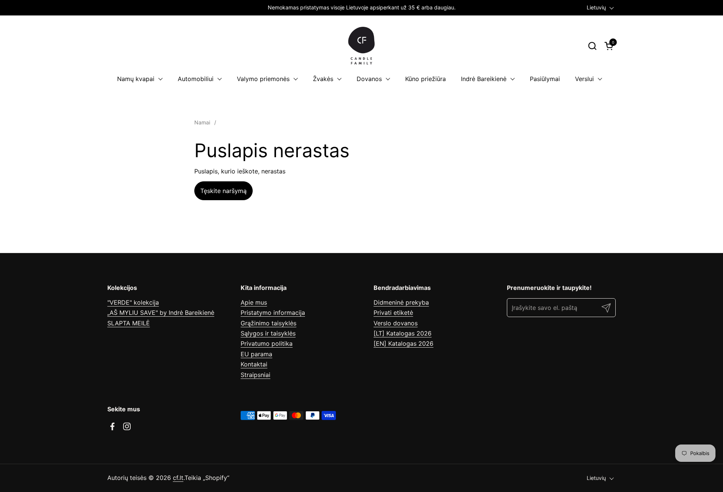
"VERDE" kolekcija (133, 302)
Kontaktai (254, 364)
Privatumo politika (267, 343)
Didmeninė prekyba (401, 302)
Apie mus (254, 302)
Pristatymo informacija (273, 312)
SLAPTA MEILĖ (128, 323)
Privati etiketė (393, 312)
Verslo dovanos (396, 323)
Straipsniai (255, 375)
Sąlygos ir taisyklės (268, 333)
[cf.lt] (361, 45)
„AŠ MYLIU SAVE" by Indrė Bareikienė (160, 312)
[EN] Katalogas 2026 (403, 343)
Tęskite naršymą (223, 191)
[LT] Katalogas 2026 (403, 333)
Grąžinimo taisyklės (268, 323)
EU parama (256, 354)
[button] (592, 46)
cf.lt (178, 477)
